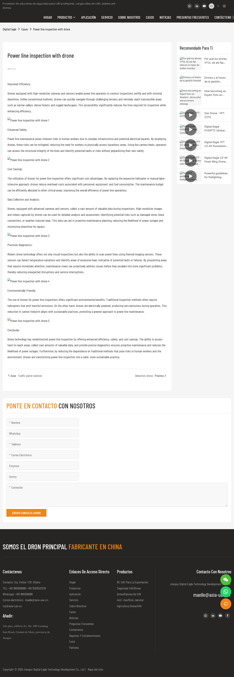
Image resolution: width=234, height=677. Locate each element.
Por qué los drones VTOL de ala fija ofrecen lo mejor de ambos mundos (215, 60)
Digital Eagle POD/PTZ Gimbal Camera (214, 128)
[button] (233, 17)
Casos (24, 29)
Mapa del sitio (94, 669)
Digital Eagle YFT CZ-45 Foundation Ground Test (215, 144)
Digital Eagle (9, 29)
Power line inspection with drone (51, 29)
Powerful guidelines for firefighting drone (216, 175)
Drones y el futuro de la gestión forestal (215, 79)
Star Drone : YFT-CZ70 (214, 115)
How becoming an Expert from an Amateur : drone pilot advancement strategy (215, 93)
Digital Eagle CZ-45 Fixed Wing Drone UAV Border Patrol (216, 159)
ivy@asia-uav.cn (12, 606)
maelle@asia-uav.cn (36, 600)
